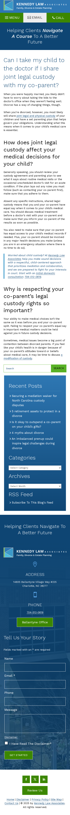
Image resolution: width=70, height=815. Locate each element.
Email (9, 675)
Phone (8, 692)
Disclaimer (11, 737)
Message (10, 709)
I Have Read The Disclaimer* (31, 743)
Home (10, 799)
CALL (60, 18)
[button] (11, 16)
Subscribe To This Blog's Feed (32, 502)
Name (8, 658)
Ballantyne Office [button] (35, 622)
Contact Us (11, 803)
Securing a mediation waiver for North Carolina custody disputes (34, 400)
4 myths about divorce (28, 432)
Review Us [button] (34, 790)
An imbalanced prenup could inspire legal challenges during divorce (33, 443)
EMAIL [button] (37, 17)
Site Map (56, 799)
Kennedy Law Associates (49, 803)
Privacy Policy (40, 799)
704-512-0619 (33, 276)
